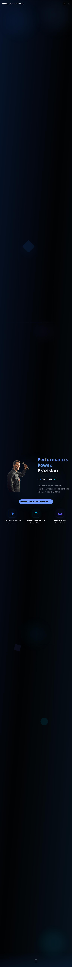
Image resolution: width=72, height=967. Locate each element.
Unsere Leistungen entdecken (34, 501)
